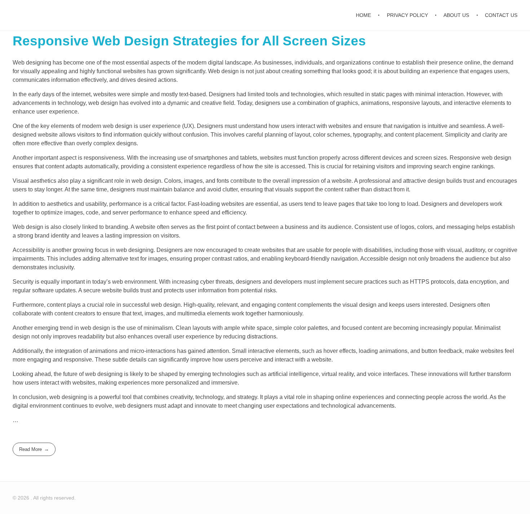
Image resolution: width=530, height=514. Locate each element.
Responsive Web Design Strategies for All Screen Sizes (189, 41)
